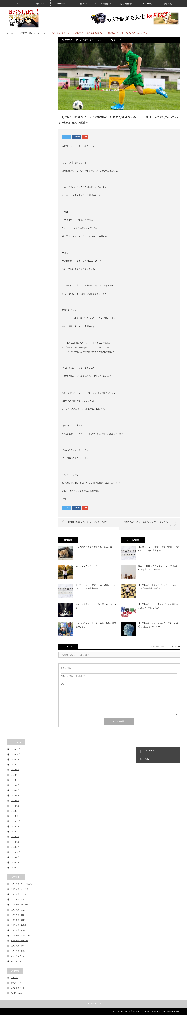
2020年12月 (15, 852)
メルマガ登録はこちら (104, 3)
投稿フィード (16, 983)
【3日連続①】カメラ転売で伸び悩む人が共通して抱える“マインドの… (158, 625)
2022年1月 (15, 811)
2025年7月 (15, 765)
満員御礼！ (169, 3)
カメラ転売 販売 (18, 951)
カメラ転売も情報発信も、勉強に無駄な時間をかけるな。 (95, 625)
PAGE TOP (96, 1003)
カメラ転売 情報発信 (19, 941)
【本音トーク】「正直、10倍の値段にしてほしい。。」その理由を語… (95, 587)
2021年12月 (15, 816)
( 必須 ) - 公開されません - (73, 676)
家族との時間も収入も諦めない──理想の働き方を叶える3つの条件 (158, 568)
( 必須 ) (66, 668)
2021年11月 (15, 821)
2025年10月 (15, 754)
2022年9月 (15, 801)
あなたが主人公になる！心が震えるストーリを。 (95, 606)
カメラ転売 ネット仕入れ (21, 884)
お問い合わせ (126, 3)
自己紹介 (40, 3)
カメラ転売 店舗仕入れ (20, 936)
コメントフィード (18, 988)
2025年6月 (15, 770)
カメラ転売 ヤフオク (19, 894)
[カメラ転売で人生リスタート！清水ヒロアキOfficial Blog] (23, 18)
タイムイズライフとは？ (86, 566)
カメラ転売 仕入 (18, 899)
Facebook (61, 3)
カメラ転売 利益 (18, 915)
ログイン (14, 978)
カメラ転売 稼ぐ (25, 33)
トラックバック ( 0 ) (158, 646)
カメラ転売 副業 (18, 920)
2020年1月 (15, 868)
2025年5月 (15, 775)
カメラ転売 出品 (18, 910)
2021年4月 (15, 832)
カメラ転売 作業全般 (19, 905)
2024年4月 (15, 795)
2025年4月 (15, 780)
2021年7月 (15, 826)
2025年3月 (15, 785)
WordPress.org (16, 993)
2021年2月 (15, 842)
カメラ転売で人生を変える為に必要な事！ (94, 547)
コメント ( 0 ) (175, 646)
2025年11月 (15, 749)
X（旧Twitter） (83, 3)
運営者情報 (147, 3)
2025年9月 (15, 759)
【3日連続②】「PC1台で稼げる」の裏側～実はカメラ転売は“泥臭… (158, 606)
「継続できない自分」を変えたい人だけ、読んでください (147, 523)
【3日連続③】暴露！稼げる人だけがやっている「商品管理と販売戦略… (158, 587)
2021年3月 (15, 837)
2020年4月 (15, 857)
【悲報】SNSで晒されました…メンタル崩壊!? (87, 522)
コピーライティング (18, 956)
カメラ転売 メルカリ (19, 889)
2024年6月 (15, 790)
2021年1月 (15, 847)
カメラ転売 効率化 (18, 925)
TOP (18, 3)
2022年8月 (15, 806)
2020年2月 (15, 862)
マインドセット (40, 33)
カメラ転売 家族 (18, 930)
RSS (146, 759)
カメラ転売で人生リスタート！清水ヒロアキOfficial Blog (142, 1011)
